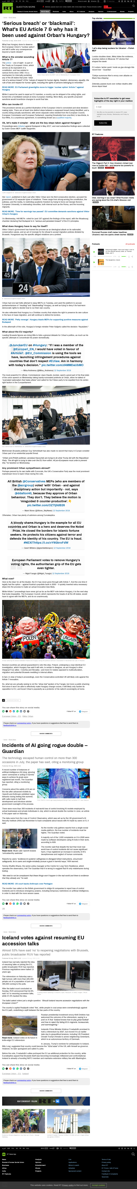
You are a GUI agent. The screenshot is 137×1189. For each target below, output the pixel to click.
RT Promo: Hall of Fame (110, 1168)
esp (8, 1148)
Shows (122, 11)
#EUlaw (54, 361)
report (8, 197)
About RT (105, 1165)
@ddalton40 (23, 493)
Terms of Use (106, 1159)
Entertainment (111, 11)
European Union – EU (11, 716)
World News (45, 11)
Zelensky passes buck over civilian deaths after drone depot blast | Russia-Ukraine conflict (73, 7)
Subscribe (103, 123)
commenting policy (24, 723)
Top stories (97, 18)
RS (23, 1)
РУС (12, 1)
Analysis (91, 11)
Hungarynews (13, 700)
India (64, 11)
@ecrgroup (25, 485)
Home (5, 17)
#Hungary (40, 345)
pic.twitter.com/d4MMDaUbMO (62, 365)
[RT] (40, 1)
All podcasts (130, 244)
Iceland (25, 1074)
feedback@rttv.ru (9, 725)
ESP (8, 1)
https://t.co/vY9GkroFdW (51, 542)
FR (20, 1)
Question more (25, 7)
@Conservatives (34, 481)
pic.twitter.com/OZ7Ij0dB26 (46, 505)
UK (3, 909)
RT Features (81, 11)
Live (69, 1159)
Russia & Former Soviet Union (27, 11)
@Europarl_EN (23, 349)
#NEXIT (29, 542)
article (8, 63)
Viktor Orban (27, 716)
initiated (21, 126)
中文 (27, 1)
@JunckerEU (19, 345)
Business (56, 11)
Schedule (71, 1168)
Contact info (106, 1171)
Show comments (46, 733)
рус (13, 1148)
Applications (72, 1162)
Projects (131, 11)
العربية (4, 1)
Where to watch (73, 1165)
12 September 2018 (62, 370)
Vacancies (105, 1177)
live (107, 7)
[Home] (7, 8)
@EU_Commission (38, 353)
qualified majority (64, 118)
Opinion (100, 11)
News (4, 1159)
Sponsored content (74, 1171)
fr (20, 1148)
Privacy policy (106, 1162)
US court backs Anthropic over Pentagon (27, 884)
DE (17, 1)
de (17, 1148)
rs (24, 1148)
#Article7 (17, 353)
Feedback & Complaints (110, 1174)
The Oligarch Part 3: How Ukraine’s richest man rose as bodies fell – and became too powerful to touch (112, 165)
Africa (71, 11)
